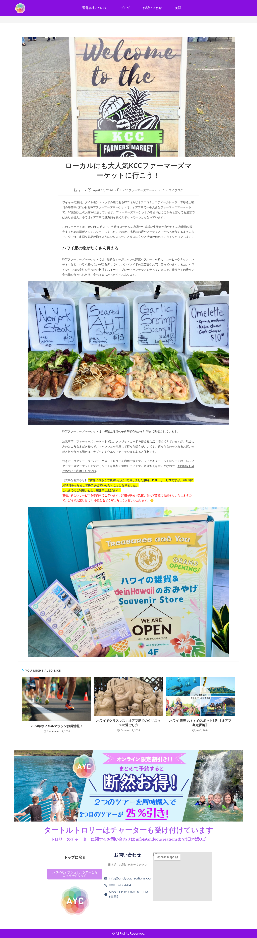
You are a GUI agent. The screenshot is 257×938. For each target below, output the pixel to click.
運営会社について (94, 8)
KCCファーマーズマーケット (142, 190)
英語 (178, 8)
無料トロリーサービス (157, 480)
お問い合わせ (152, 8)
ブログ (125, 8)
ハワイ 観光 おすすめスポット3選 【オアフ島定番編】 (200, 722)
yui (81, 190)
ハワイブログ (174, 190)
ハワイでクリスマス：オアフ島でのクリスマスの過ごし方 (128, 722)
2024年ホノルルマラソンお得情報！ (57, 726)
